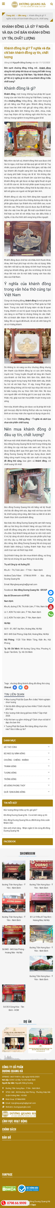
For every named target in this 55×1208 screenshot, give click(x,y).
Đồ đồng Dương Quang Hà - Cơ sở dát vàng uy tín (25, 815)
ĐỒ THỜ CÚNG (10, 747)
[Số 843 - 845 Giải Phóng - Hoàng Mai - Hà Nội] (13, 935)
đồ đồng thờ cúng (13, 461)
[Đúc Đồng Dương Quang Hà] (28, 4)
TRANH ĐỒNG (10, 766)
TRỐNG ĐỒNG (10, 779)
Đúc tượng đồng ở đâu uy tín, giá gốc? (20, 810)
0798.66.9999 (16, 1203)
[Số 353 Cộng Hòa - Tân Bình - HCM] (13, 993)
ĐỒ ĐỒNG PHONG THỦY (14, 785)
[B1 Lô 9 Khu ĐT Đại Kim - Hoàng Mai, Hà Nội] (41, 902)
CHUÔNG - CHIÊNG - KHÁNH (16, 760)
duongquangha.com (22, 1107)
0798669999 (20, 1099)
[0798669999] (51, 614)
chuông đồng (14, 101)
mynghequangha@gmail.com (23, 1103)
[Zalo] (51, 600)
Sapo (33, 1205)
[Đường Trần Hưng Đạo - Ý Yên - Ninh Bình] (13, 870)
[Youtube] (51, 607)
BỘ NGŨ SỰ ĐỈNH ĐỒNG (14, 753)
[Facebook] (51, 593)
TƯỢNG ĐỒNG (10, 773)
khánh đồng (45, 68)
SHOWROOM (27, 853)
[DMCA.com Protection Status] (9, 1188)
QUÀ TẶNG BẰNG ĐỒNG (14, 792)
